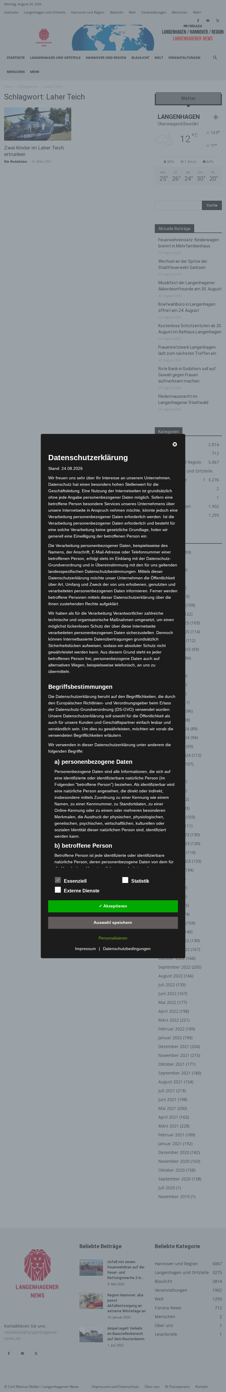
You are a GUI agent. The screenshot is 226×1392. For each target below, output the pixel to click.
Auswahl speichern (113, 922)
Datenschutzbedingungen (127, 948)
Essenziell (75, 881)
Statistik (140, 881)
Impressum (85, 948)
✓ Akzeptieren (113, 906)
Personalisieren (113, 938)
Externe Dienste (81, 890)
